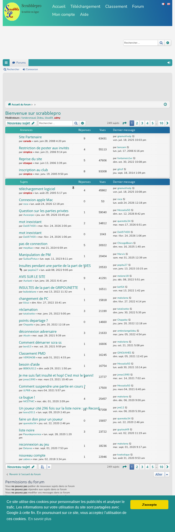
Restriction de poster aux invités (44, 148)
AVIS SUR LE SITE (32, 276)
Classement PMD (32, 353)
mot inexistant (30, 221)
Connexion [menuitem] (168, 62)
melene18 (123, 276)
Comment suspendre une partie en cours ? (52, 386)
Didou (40, 118)
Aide (84, 14)
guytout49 (123, 429)
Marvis (121, 254)
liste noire (26, 430)
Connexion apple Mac (36, 199)
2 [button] (137, 123)
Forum (138, 6)
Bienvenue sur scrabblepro (33, 113)
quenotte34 (124, 221)
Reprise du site (30, 159)
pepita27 (33, 270)
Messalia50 (123, 210)
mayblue (28, 248)
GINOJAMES (124, 352)
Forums (21, 62)
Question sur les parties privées (43, 210)
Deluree (27, 448)
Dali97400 (29, 226)
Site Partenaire (30, 137)
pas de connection (33, 243)
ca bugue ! (27, 397)
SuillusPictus (30, 259)
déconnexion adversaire (38, 331)
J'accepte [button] (149, 504)
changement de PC (33, 298)
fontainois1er (124, 158)
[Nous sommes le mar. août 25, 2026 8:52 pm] (165, 104)
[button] (124, 123)
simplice (27, 152)
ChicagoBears (125, 243)
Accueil (58, 6)
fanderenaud (28, 118)
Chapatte (28, 324)
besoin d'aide (29, 364)
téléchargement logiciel (37, 188)
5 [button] (153, 123)
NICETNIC (28, 401)
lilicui (26, 302)
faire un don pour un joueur (41, 419)
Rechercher (13, 69)
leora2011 (29, 412)
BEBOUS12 (29, 368)
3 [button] (142, 123)
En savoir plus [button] (39, 519)
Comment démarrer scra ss (40, 342)
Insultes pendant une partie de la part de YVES (55, 265)
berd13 (27, 346)
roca (25, 204)
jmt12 (120, 407)
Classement (116, 6)
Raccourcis (6, 62)
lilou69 (49, 118)
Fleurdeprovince (32, 434)
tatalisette (29, 313)
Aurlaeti (27, 280)
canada (27, 141)
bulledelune (29, 291)
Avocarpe (28, 215)
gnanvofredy (124, 136)
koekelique (123, 454)
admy (57, 118)
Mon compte (63, 14)
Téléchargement (85, 6)
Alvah (26, 335)
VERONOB (29, 357)
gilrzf (120, 169)
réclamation (28, 309)
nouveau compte (32, 455)
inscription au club (33, 170)
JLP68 (26, 390)
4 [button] (147, 123)
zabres (27, 459)
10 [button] (161, 123)
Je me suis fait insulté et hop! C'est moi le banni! (56, 375)
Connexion (32, 69)
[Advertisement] (88, 87)
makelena (122, 298)
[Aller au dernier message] (133, 136)
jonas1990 (29, 379)
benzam (121, 147)
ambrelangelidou (126, 330)
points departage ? (33, 320)
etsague (27, 163)
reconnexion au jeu (34, 444)
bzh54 (120, 287)
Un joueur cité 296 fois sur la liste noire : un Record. (59, 408)
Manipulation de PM (35, 254)
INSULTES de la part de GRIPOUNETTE (48, 287)
